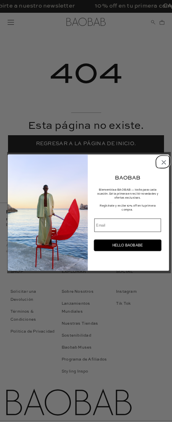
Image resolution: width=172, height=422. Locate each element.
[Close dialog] (162, 161)
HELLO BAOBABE (127, 245)
